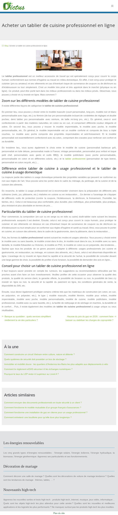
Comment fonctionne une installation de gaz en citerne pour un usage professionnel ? (45, 412)
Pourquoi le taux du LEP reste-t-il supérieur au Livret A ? (31, 374)
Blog (6, 46)
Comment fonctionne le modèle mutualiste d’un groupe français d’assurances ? (42, 407)
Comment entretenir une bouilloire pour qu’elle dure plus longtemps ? (38, 417)
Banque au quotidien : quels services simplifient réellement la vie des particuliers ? (28, 318)
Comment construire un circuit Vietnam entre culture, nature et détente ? (39, 354)
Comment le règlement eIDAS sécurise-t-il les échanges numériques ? (38, 369)
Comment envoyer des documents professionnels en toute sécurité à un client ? (43, 402)
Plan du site (59, 513)
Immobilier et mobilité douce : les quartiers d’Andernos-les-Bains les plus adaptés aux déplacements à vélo (56, 364)
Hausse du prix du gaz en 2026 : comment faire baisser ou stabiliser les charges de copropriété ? (89, 318)
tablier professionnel (75, 158)
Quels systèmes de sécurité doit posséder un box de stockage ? (35, 359)
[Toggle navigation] (112, 6)
